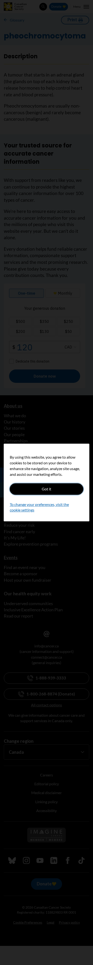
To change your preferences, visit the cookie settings (39, 507)
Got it (46, 489)
